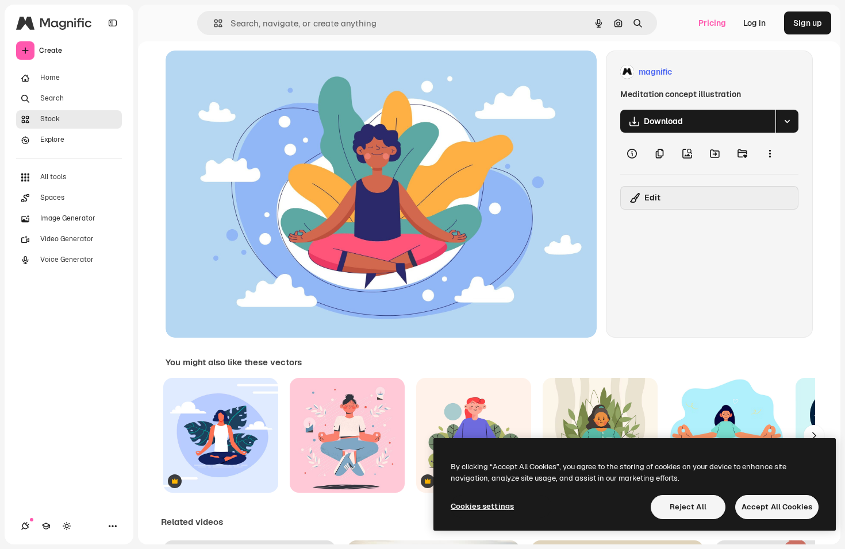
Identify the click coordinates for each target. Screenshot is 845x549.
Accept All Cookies (777, 507)
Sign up (807, 23)
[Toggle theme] (66, 526)
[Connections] (25, 526)
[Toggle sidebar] (112, 23)
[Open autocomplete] (213, 23)
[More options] (769, 153)
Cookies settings (482, 506)
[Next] (814, 435)
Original (239, 72)
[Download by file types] (786, 121)
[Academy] (46, 526)
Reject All (688, 507)
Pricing (712, 23)
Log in (754, 23)
